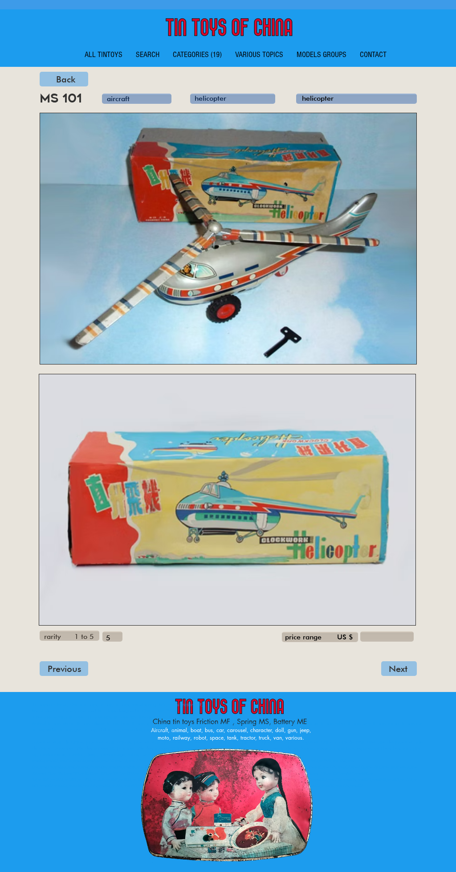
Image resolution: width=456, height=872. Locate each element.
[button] (197, 54)
